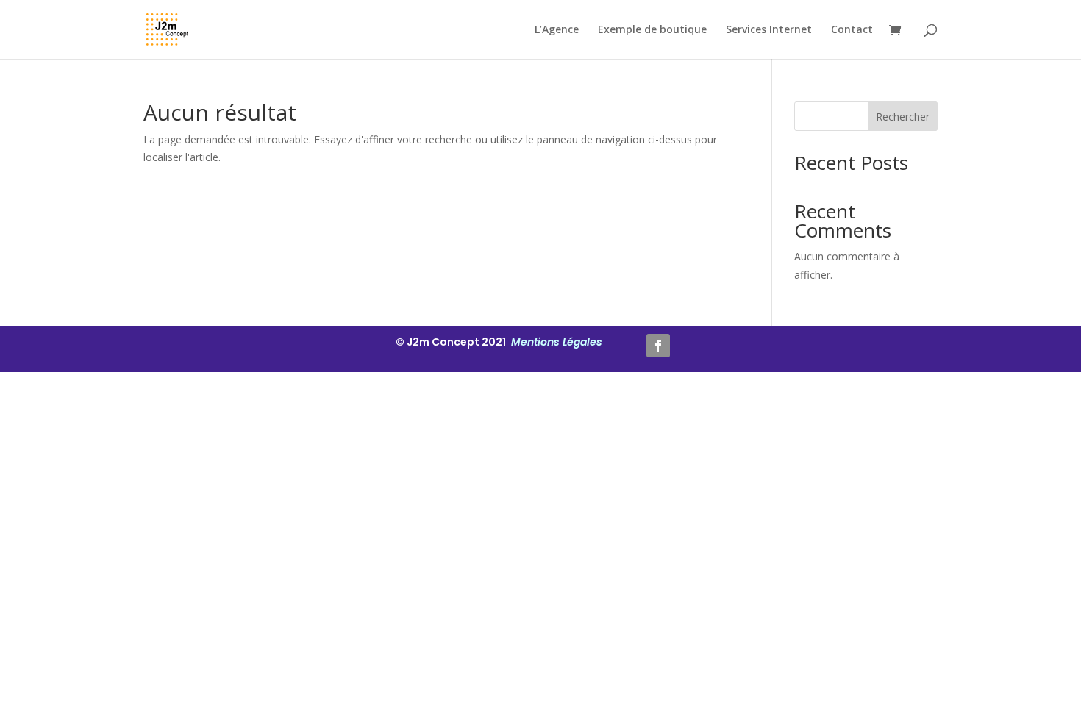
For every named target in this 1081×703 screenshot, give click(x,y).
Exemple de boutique (652, 30)
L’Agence (557, 30)
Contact (852, 30)
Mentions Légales (555, 342)
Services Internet (769, 30)
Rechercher (903, 117)
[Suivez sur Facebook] (658, 345)
